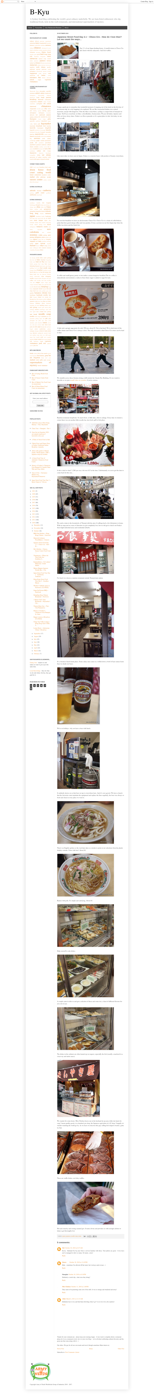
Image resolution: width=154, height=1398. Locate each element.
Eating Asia (33, 663)
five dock (48, 117)
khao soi (45, 301)
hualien (42, 213)
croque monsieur (34, 284)
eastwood (42, 115)
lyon (45, 224)
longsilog (32, 305)
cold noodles (37, 280)
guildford (38, 121)
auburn (42, 93)
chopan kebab (37, 278)
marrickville (39, 134)
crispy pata (48, 282)
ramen (45, 322)
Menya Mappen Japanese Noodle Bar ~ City (41, 569)
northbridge (33, 140)
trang (45, 246)
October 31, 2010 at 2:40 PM (79, 1287)
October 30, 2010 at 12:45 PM (78, 1262)
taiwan (42, 243)
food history (40, 356)
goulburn (48, 193)
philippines (38, 237)
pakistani (32, 69)
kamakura (38, 216)
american (42, 41)
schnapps (36, 331)
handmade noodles (42, 295)
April (36, 648)
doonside (48, 113)
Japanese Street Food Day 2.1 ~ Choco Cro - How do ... (41, 544)
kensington (40, 128)
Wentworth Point (34, 91)
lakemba (48, 130)
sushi (41, 337)
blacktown (32, 97)
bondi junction (46, 97)
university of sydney (36, 157)
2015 (34, 508)
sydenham (32, 151)
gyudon (32, 293)
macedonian (48, 63)
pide (50, 318)
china (38, 207)
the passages (36, 182)
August (36, 636)
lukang (40, 224)
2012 (34, 517)
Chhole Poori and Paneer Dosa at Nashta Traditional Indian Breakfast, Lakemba (41, 445)
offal (36, 316)
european (38, 52)
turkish (32, 80)
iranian (40, 59)
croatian (40, 50)
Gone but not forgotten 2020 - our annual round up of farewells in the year (41, 434)
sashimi (49, 329)
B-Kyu (39, 11)
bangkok (48, 203)
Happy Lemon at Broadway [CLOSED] (42, 618)
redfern (49, 145)
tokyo (42, 245)
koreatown (37, 130)
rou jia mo (43, 327)
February (37, 654)
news (37, 360)
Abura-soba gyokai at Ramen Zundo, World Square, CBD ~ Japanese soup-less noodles (41, 452)
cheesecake (37, 276)
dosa (39, 287)
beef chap (41, 264)
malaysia (39, 226)
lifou (40, 222)
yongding (32, 250)
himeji (43, 211)
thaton (37, 245)
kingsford (48, 128)
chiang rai (48, 205)
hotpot (39, 297)
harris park (37, 124)
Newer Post (60, 1349)
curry (39, 284)
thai (39, 77)
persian (38, 69)
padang (45, 235)
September (37, 633)
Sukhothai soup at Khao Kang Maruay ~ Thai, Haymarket (40, 424)
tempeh (40, 339)
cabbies (35, 353)
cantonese (48, 45)
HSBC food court (34, 167)
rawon (49, 322)
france (49, 207)
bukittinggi (32, 205)
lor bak (37, 305)
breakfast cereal (47, 270)
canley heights (47, 101)
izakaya (49, 299)
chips (42, 276)
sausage (32, 331)
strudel (37, 337)
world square (36, 159)
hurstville (32, 128)
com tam (32, 282)
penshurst (41, 142)
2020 (34, 494)
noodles (32, 316)
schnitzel (41, 331)
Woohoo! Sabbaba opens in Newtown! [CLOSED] (42, 586)
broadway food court (45, 167)
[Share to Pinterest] (96, 1236)
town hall (40, 155)
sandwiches (42, 329)
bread (35, 270)
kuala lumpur (38, 220)
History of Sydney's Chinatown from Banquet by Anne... (42, 612)
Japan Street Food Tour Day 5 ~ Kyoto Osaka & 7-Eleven (41, 481)
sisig (31, 333)
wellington (35, 248)
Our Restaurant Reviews (53, 28)
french (49, 52)
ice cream (45, 297)
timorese (49, 77)
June (35, 642)
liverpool (42, 132)
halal (42, 54)
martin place (47, 134)
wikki (64, 1299)
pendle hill (33, 143)
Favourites (38, 28)
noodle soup (74, 1236)
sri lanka (38, 241)
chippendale (33, 109)
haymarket (46, 123)
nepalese (32, 67)
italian (31, 61)
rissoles (39, 324)
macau (49, 224)
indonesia (48, 213)
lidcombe (37, 132)
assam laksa (39, 258)
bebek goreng (33, 264)
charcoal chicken (46, 274)
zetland (47, 159)
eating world (44, 172)
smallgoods (40, 333)
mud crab (48, 309)
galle (41, 209)
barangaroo (32, 95)
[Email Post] (84, 1236)
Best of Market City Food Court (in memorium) (41, 383)
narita (31, 229)
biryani (37, 266)
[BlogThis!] (90, 1236)
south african (42, 73)
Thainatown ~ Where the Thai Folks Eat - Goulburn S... (41, 557)
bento (49, 264)
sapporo (35, 239)
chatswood (33, 106)
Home (30, 28)
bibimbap (32, 266)
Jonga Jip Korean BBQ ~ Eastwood (41, 591)
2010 (34, 523)
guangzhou (33, 211)
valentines (44, 365)
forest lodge (42, 119)
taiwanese (33, 77)
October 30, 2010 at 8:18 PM (77, 1274)
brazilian (49, 43)
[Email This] (88, 1236)
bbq (43, 262)
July (35, 639)
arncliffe (48, 91)
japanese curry (34, 301)
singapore (33, 241)
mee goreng (33, 307)
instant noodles (42, 299)
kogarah (32, 130)
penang (32, 237)
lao (34, 63)
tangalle (49, 243)
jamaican (36, 61)
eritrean (49, 50)
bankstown (48, 93)
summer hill (42, 149)
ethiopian (32, 52)
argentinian (48, 41)
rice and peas (33, 324)
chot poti (48, 278)
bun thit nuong (44, 272)
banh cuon (32, 262)
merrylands (37, 136)
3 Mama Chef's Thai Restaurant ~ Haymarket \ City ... (42, 601)
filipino (44, 52)
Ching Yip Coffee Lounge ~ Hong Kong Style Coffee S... (42, 623)
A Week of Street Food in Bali (41, 440)
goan (35, 54)
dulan (42, 207)
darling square (46, 111)
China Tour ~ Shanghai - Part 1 (41, 428)
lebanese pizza (40, 303)
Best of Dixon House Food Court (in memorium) (39, 387)
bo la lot (37, 268)
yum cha (35, 345)
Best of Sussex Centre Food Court (40, 379)
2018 (34, 500)
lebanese (38, 63)
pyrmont (38, 145)
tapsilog (32, 339)
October (36, 531)
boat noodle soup (45, 268)
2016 (34, 505)
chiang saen (33, 207)
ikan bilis (36, 299)
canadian (42, 45)
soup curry (39, 335)
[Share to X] (92, 1236)
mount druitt (44, 136)
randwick (43, 145)
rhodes (31, 147)
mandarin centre (46, 175)
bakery (37, 43)
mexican (43, 65)
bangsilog (48, 260)
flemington (33, 119)
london (43, 222)
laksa (49, 301)
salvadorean (39, 71)
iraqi (45, 59)
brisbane (39, 191)
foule (40, 291)
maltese (39, 65)
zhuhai (41, 250)
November (37, 528)
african (37, 41)
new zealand (46, 232)
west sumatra (42, 248)
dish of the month (42, 353)
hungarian (42, 56)
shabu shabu (47, 331)
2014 (34, 511)
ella (45, 207)
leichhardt (32, 132)
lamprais (32, 303)
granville (32, 121)
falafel (40, 289)
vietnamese (34, 81)
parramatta (48, 140)
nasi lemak (33, 314)
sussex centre (36, 179)
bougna (32, 270)
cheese (31, 276)
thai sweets (44, 339)
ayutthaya (32, 203)
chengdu (38, 205)
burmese (32, 45)
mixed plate (48, 307)
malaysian (33, 65)
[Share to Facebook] (94, 1236)
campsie (40, 102)
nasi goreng (47, 311)
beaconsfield (41, 95)
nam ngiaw (33, 311)
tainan (31, 243)
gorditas (44, 291)
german (32, 54)
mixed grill (41, 307)
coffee (31, 280)
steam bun (32, 337)
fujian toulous (34, 209)
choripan (44, 278)
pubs (41, 360)
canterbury (32, 103)
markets (32, 360)
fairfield (43, 117)
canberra (47, 190)
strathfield (35, 149)
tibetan (43, 77)
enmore (48, 115)
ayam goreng (47, 258)
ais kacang (32, 258)
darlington (41, 113)
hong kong (34, 213)
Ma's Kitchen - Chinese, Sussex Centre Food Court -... (42, 551)
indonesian (33, 58)
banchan (43, 260)
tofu (31, 341)
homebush (32, 126)
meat (50, 305)
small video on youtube (78, 380)
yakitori (49, 343)
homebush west (41, 126)
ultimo (48, 155)
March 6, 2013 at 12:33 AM (74, 1299)
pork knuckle (38, 322)
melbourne (33, 195)
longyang (48, 222)
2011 (34, 520)
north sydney (46, 138)
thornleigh (48, 153)
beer (46, 264)
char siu (39, 274)
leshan (36, 222)
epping (31, 117)
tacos (45, 337)
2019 (34, 497)
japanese (68, 1236)
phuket (43, 237)
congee (38, 282)
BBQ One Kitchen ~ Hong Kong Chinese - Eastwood (42, 534)
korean (49, 61)
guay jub (48, 291)
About (66, 28)
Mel (63, 1248)
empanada (35, 289)
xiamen (49, 248)
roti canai (37, 327)
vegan (39, 80)
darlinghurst (33, 113)
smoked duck (47, 333)
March (36, 651)
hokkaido (48, 211)
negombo (40, 229)
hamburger (33, 295)
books (31, 353)
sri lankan (41, 75)
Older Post (121, 1349)
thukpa (49, 339)
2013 (34, 514)
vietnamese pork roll (38, 343)
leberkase (48, 303)
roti (33, 327)
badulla (38, 203)
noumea (33, 234)
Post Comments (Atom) (72, 1352)
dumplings (45, 286)
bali (43, 203)
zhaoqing (37, 250)
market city (34, 177)
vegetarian (48, 80)
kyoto (46, 220)
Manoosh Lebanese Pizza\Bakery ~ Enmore (41, 539)
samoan (45, 71)
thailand (32, 245)
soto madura (33, 335)
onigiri (39, 316)
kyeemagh (42, 130)
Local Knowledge (35, 671)
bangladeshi (43, 43)
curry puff (44, 284)
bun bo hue (33, 272)
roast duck (45, 325)
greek (38, 54)
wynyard (42, 159)
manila (46, 227)
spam (49, 335)
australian (32, 43)
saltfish (36, 329)
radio (44, 360)
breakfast (40, 270)
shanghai (48, 239)
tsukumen (36, 341)
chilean (31, 48)
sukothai (44, 241)
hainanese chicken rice (42, 293)
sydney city (41, 151)
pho (46, 318)
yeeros (31, 345)
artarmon (32, 93)
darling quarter (37, 110)
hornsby (49, 126)
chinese (37, 47)
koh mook (38, 218)
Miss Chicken (66, 1286)
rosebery (41, 147)
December (37, 525)
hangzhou (38, 211)
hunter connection (35, 175)
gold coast (40, 192)
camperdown (33, 102)
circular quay (40, 108)
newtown (37, 138)
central (49, 104)
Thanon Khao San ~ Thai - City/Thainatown (42, 607)
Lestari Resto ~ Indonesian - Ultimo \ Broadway (42, 629)
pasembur (32, 318)
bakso (38, 260)
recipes (49, 360)
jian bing (40, 301)
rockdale (36, 147)
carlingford (39, 104)
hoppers (35, 297)
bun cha (38, 272)
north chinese (40, 67)
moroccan (48, 65)
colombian (35, 50)
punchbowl (33, 145)
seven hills (46, 147)
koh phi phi (44, 218)
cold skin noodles (46, 280)
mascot (32, 136)
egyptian (45, 50)
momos (37, 309)
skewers (35, 333)
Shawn (64, 1262)
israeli (49, 59)
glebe (49, 119)
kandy (43, 216)
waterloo (44, 157)
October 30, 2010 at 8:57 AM (74, 1248)
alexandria (42, 91)
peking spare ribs (40, 318)
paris (49, 235)
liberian (43, 63)
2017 (34, 502)
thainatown (33, 153)
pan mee (49, 316)
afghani (32, 41)
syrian (49, 75)
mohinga (32, 309)
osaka (79, 1236)
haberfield (44, 121)
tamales (49, 337)
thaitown (41, 153)
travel (39, 365)
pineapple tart (33, 320)
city (45, 108)
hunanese (36, 56)
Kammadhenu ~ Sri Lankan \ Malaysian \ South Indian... (42, 563)
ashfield (37, 93)
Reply (64, 1256)
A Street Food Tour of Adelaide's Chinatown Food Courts (40, 460)
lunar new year (46, 358)
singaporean (33, 73)
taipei (36, 243)
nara (50, 226)
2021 (34, 491)
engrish (49, 353)
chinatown (46, 106)
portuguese (33, 71)
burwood (40, 99)
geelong (32, 193)
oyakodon (43, 316)
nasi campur (39, 311)
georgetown (47, 209)
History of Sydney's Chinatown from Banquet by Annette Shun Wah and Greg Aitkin (41, 467)
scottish (49, 71)
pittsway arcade (46, 177)
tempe (49, 151)
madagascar (33, 226)
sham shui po (41, 239)
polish (49, 69)
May (35, 645)
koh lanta (32, 218)
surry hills (48, 149)
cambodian (37, 45)
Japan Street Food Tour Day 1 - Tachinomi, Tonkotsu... (42, 574)
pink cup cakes (42, 320)
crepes (42, 282)
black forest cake (43, 266)
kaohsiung (48, 216)
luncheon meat (44, 305)
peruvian (44, 69)
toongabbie (32, 155)
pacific (49, 67)
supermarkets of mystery (40, 364)
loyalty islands (34, 224)
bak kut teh (33, 260)
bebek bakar (48, 262)
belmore (49, 95)
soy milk (45, 335)
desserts (36, 287)
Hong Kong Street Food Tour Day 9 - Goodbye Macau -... (41, 581)
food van (35, 291)
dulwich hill (34, 115)
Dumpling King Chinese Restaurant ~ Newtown (41, 596)
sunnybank (39, 195)
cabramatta (48, 99)
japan (63, 1236)
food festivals (33, 355)
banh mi (38, 262)
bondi (37, 97)
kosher (31, 63)
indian (49, 56)
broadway (33, 99)
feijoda (44, 289)
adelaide (33, 190)
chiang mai (43, 205)
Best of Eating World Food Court (40, 374)
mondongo (42, 309)
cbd (44, 104)
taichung (49, 241)
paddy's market (40, 140)
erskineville (37, 117)
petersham (48, 143)
